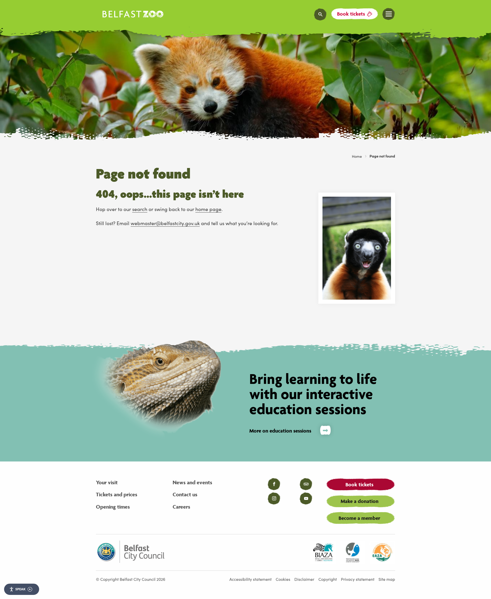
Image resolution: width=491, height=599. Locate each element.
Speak (20, 589)
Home (357, 156)
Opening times (113, 506)
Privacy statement (357, 579)
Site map (386, 579)
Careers (181, 506)
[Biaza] (323, 552)
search (139, 208)
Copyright (327, 579)
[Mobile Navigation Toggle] (388, 14)
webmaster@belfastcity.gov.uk (165, 222)
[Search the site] (320, 14)
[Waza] (352, 552)
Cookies (283, 579)
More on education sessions (280, 431)
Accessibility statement (250, 579)
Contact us (185, 494)
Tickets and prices (116, 494)
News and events (192, 482)
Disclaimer (304, 579)
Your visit (107, 482)
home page (208, 208)
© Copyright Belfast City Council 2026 (130, 579)
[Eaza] (382, 552)
